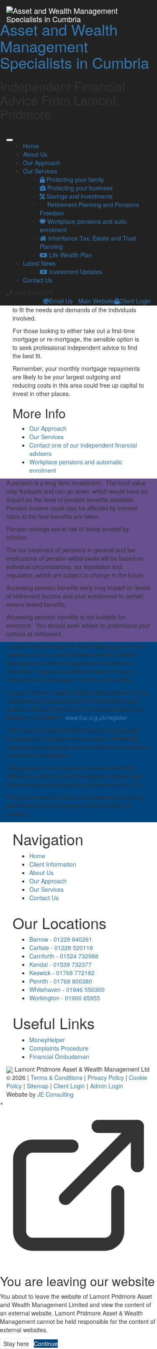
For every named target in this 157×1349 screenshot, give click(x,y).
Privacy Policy (106, 1077)
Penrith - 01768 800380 (60, 981)
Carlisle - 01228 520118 (61, 947)
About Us (35, 154)
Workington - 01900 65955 (64, 998)
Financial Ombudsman (59, 1056)
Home (31, 146)
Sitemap (38, 1086)
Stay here (16, 1343)
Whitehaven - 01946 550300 (67, 989)
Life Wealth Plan (69, 255)
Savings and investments (79, 196)
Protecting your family (74, 179)
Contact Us (37, 280)
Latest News (39, 263)
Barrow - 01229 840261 (60, 939)
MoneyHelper (47, 1040)
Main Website (96, 301)
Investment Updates (74, 271)
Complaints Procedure (58, 1048)
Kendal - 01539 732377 (60, 964)
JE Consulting (55, 1094)
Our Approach (41, 162)
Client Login (135, 301)
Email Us (60, 301)
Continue (46, 1343)
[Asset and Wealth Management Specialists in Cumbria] (78, 10)
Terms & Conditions (56, 1077)
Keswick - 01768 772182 (62, 972)
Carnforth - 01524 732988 (63, 956)
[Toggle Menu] (9, 140)
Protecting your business (79, 188)
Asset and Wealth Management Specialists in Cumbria (74, 45)
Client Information (52, 864)
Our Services (40, 171)
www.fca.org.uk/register (96, 717)
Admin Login (106, 1086)
